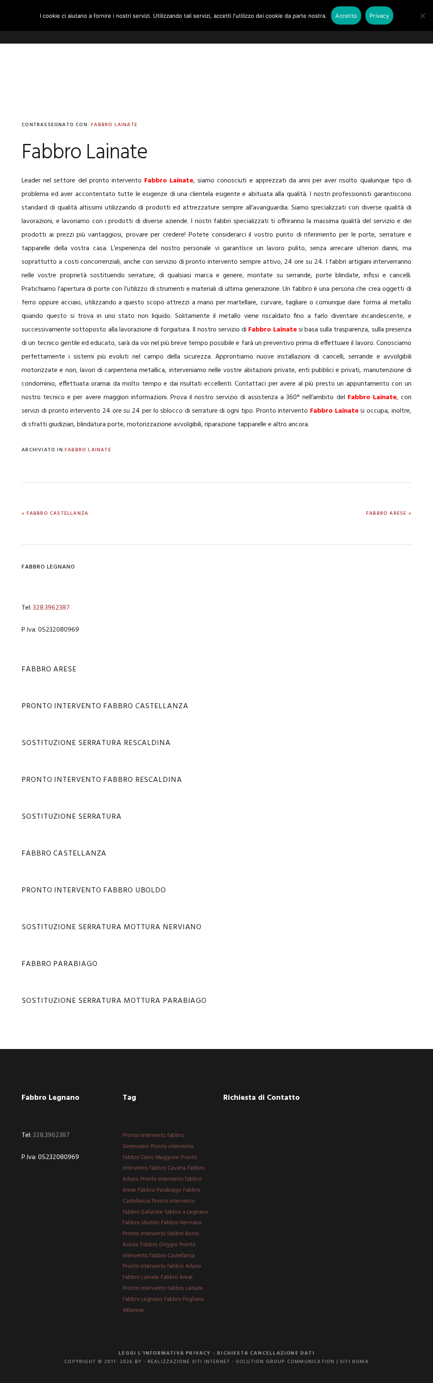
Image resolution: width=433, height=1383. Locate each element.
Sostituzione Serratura (72, 817)
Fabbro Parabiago (59, 964)
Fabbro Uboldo (141, 1222)
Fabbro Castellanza (64, 853)
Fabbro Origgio (159, 1244)
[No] (422, 15)
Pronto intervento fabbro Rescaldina (102, 780)
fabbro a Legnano (186, 1212)
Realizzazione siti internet (189, 1362)
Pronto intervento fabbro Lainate (163, 1288)
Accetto (346, 15)
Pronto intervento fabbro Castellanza (105, 706)
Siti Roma (354, 1362)
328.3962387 (51, 607)
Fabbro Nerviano (181, 1222)
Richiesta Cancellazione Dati (266, 1353)
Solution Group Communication (285, 1362)
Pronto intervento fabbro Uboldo (94, 890)
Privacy (379, 15)
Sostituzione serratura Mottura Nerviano (112, 927)
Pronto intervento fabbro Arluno (162, 1266)
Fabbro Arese (49, 669)
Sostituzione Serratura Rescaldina (96, 743)
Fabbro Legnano (142, 1299)
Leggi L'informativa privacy (164, 1353)
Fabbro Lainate (114, 125)
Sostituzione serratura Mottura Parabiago (114, 1001)
